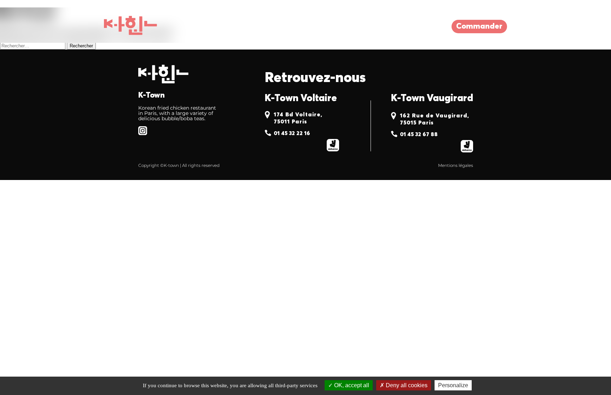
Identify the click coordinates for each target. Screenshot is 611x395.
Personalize (453, 385)
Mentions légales (455, 165)
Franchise (318, 26)
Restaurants (218, 26)
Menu (270, 26)
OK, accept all (351, 385)
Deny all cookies (405, 385)
